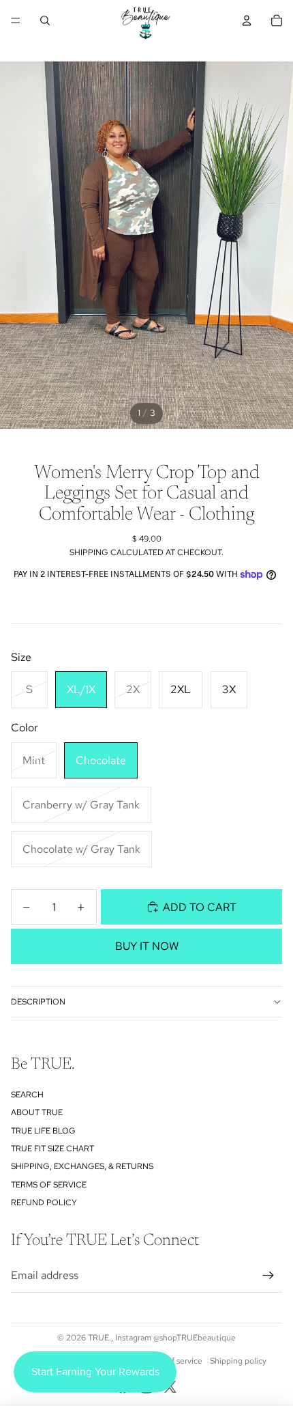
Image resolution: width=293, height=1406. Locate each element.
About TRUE (37, 1112)
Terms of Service (49, 1184)
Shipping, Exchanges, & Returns (82, 1166)
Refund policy (44, 1202)
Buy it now (147, 946)
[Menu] (15, 20)
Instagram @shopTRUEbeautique (175, 1337)
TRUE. (99, 1337)
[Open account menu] (247, 20)
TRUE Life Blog (43, 1130)
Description (38, 1001)
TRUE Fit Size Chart (52, 1148)
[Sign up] (268, 1275)
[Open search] (45, 20)
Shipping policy (238, 1360)
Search (27, 1094)
